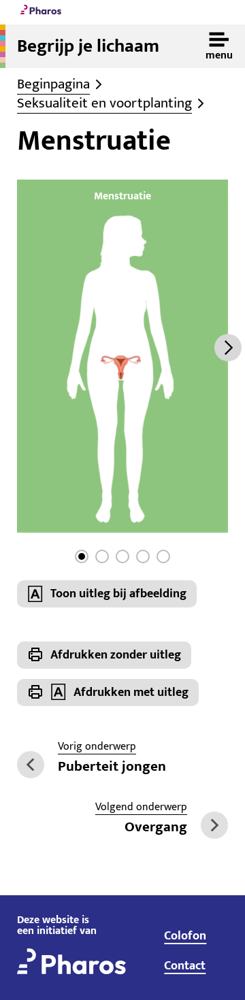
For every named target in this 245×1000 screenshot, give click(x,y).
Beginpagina (53, 84)
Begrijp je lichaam (88, 46)
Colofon (185, 936)
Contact (185, 966)
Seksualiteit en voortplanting (104, 103)
